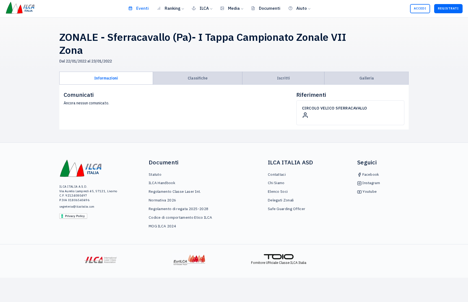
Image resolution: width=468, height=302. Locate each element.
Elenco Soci (278, 191)
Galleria (366, 78)
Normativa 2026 (162, 200)
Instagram (371, 182)
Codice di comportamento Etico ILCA (180, 217)
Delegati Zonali (281, 200)
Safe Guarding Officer (286, 208)
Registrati (448, 8)
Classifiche (197, 78)
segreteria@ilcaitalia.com (77, 206)
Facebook (370, 174)
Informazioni (106, 78)
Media (234, 8)
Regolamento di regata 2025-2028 (178, 208)
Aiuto (301, 8)
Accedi (420, 8)
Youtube (369, 191)
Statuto (155, 174)
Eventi (142, 8)
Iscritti (283, 78)
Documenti (269, 8)
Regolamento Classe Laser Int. (175, 191)
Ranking (172, 8)
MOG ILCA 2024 (162, 226)
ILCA (204, 8)
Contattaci (277, 174)
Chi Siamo (276, 182)
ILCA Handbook (162, 182)
